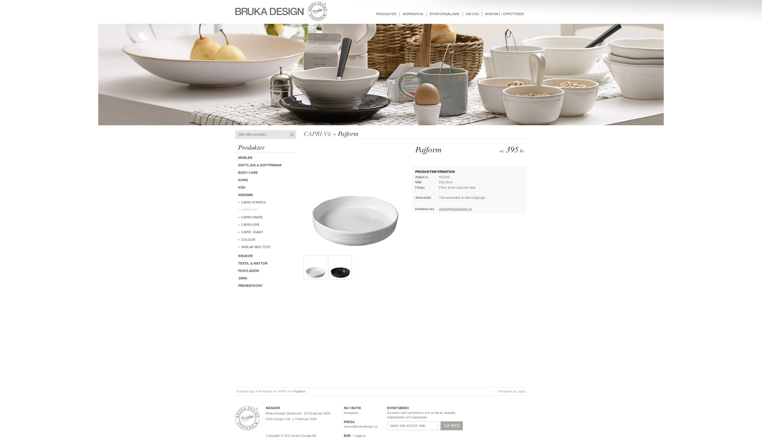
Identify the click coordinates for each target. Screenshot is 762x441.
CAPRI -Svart (252, 232)
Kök (242, 187)
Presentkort (250, 285)
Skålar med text (256, 247)
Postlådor (248, 271)
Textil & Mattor (253, 263)
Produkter (386, 14)
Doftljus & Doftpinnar (260, 165)
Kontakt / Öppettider (504, 14)
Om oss (472, 14)
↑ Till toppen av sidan (510, 391)
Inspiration (413, 14)
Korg (243, 180)
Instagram (351, 413)
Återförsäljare (445, 14)
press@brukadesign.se (361, 426)
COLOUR (248, 239)
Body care (248, 172)
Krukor (245, 256)
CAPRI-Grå (250, 224)
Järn (242, 278)
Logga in (359, 435)
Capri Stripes (253, 202)
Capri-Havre (252, 217)
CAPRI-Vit (249, 210)
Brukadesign (246, 391)
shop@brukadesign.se (455, 209)
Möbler (245, 157)
